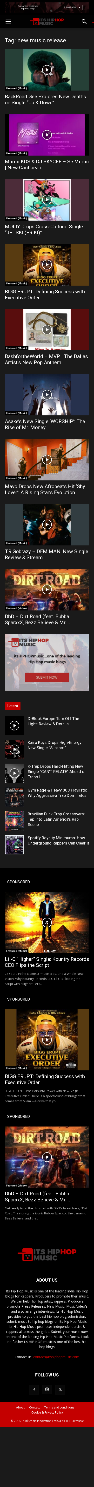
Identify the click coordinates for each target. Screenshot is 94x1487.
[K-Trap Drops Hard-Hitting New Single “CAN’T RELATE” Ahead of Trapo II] (14, 773)
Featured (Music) (16, 88)
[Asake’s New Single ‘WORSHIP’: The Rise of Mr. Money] (47, 394)
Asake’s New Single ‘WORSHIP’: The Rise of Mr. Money (45, 424)
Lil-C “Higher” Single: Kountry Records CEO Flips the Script (47, 962)
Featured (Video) (16, 608)
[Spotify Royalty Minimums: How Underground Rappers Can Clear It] (14, 844)
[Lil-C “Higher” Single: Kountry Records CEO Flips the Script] (47, 922)
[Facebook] (34, 1390)
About (20, 1407)
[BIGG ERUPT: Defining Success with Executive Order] (47, 265)
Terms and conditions (59, 1407)
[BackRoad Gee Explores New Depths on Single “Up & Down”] (47, 70)
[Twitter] (60, 1390)
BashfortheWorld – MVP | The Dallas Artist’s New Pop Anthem (46, 359)
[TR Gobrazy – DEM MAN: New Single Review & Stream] (47, 524)
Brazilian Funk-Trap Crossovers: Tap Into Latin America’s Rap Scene (56, 819)
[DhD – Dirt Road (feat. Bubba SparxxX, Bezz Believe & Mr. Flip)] (47, 589)
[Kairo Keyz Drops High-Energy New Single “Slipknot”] (14, 749)
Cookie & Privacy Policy (47, 1412)
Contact (34, 1407)
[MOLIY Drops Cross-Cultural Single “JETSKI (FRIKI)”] (47, 200)
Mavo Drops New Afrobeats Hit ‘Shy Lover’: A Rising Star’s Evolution (45, 489)
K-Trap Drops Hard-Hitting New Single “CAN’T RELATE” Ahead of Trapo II (57, 771)
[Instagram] (47, 1389)
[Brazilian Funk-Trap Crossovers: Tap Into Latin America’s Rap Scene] (14, 821)
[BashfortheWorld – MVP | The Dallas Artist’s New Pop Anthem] (47, 330)
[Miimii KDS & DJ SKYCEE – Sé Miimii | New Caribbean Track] (47, 135)
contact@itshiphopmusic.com (56, 1357)
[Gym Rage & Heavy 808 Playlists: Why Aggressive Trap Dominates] (14, 797)
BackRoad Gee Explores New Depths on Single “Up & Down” (45, 99)
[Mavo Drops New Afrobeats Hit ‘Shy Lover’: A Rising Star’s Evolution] (47, 459)
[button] (8, 21)
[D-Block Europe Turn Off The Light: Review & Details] (14, 725)
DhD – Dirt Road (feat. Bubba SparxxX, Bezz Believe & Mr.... (37, 619)
